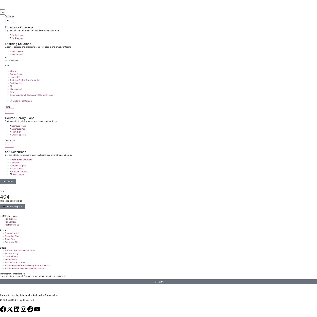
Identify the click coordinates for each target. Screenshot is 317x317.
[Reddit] (30, 309)
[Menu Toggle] (2, 12)
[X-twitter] (10, 309)
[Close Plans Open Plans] (9, 111)
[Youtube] (37, 309)
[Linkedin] (17, 309)
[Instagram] (23, 309)
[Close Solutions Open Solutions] (9, 20)
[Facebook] (3, 309)
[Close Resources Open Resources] (9, 144)
